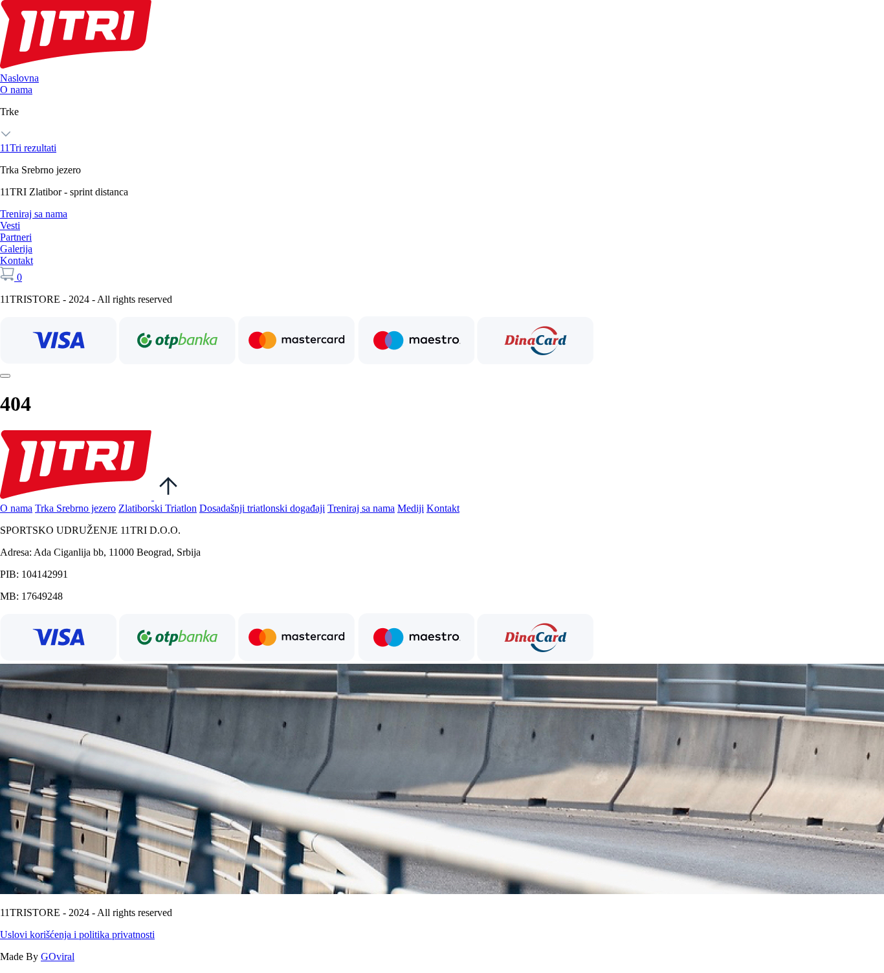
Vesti (10, 225)
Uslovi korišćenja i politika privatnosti (77, 934)
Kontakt (16, 260)
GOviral (57, 956)
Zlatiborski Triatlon (157, 508)
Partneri (16, 237)
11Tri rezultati (28, 147)
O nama (16, 89)
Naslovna (19, 77)
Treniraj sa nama (33, 213)
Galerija (16, 248)
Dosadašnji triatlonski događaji (262, 508)
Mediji (410, 508)
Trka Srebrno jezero (75, 508)
